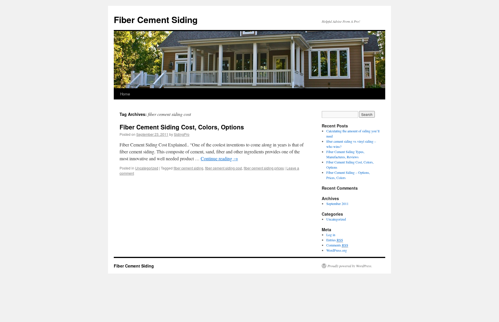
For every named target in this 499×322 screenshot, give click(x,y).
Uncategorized (146, 167)
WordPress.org (336, 250)
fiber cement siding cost (223, 167)
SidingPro (181, 134)
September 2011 (337, 203)
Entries (334, 240)
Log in (330, 234)
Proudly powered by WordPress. (349, 265)
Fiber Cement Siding (156, 19)
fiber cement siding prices (264, 167)
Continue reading (219, 158)
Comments (337, 245)
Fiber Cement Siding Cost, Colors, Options (182, 127)
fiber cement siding (188, 167)
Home (125, 94)
